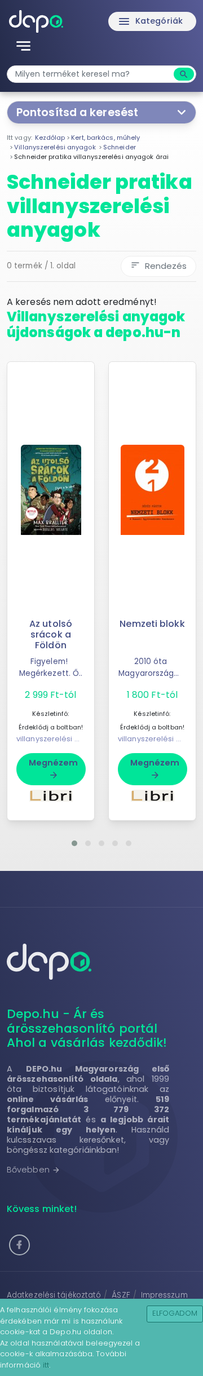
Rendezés (158, 266)
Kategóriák (150, 21)
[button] (74, 843)
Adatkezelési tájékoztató (54, 1295)
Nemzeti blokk (152, 623)
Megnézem (53, 768)
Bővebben (33, 1169)
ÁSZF (121, 1295)
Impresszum (164, 1295)
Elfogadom (175, 1313)
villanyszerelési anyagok (61, 739)
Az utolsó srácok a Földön (50, 634)
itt (46, 1365)
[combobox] (91, 74)
